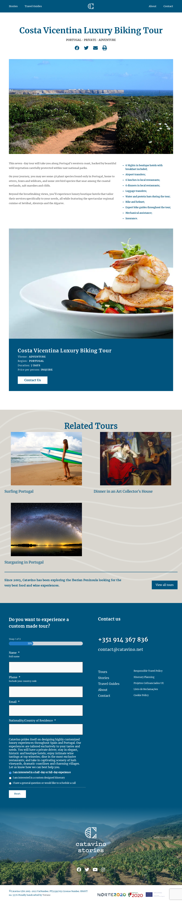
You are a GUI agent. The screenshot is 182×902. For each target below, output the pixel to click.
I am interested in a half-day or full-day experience (42, 772)
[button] (77, 48)
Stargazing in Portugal (24, 562)
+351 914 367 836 (123, 639)
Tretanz (46, 895)
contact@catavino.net (120, 649)
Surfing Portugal (18, 491)
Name (14, 652)
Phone (14, 677)
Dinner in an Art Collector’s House (123, 491)
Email (14, 702)
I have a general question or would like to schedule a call (44, 783)
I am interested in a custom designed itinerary (39, 777)
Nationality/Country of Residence (32, 720)
